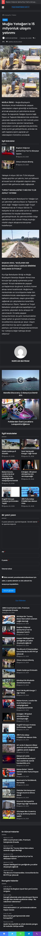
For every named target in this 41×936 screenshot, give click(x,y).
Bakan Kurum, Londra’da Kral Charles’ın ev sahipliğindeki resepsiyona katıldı (10, 476)
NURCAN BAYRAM (11, 38)
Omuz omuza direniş (24, 162)
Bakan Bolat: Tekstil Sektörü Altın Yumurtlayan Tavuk (27, 771)
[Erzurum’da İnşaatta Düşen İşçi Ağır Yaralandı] (8, 804)
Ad (3, 552)
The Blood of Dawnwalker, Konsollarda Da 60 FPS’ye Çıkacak (27, 651)
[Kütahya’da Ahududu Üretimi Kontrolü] (8, 683)
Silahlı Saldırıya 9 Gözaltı (9, 452)
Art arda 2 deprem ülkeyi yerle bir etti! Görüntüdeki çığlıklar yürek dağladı (27, 747)
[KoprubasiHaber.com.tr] (20, 7)
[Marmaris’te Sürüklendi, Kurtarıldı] (8, 783)
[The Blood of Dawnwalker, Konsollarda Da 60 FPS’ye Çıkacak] (8, 652)
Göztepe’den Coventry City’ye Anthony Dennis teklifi (26, 813)
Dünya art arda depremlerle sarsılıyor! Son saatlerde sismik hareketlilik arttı (26, 759)
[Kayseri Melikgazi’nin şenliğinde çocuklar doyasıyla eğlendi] (8, 641)
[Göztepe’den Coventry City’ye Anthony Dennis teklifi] (8, 814)
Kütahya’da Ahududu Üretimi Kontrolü (25, 681)
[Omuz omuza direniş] (8, 164)
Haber (14, 15)
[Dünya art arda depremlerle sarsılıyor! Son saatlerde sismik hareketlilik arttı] (8, 759)
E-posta (5, 560)
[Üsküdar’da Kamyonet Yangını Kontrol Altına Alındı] (8, 793)
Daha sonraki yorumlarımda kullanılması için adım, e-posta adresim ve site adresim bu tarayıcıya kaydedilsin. (19, 580)
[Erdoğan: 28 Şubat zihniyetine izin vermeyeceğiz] (30, 465)
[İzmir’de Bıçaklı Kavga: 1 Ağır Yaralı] (30, 444)
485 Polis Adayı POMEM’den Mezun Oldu (29, 501)
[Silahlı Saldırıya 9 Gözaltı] (11, 444)
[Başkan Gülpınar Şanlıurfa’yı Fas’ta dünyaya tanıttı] (8, 150)
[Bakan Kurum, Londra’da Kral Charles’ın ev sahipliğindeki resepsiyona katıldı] (11, 465)
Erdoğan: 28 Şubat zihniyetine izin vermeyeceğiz (29, 474)
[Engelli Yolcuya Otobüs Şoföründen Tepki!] (11, 492)
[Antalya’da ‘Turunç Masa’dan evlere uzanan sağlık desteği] (8, 619)
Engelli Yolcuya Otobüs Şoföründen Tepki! (10, 501)
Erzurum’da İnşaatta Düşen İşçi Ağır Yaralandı (27, 802)
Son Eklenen (20, 600)
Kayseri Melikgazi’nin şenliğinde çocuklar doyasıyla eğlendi (25, 640)
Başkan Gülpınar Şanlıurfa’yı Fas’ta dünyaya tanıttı (23, 2)
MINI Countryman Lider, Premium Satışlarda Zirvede (15, 609)
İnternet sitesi (7, 569)
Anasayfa (7, 15)
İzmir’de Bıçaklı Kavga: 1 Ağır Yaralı (29, 452)
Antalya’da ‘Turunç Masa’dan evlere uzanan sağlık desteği (27, 618)
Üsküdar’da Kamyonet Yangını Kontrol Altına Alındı (26, 792)
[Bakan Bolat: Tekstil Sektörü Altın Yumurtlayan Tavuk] (8, 772)
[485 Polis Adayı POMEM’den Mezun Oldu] (30, 492)
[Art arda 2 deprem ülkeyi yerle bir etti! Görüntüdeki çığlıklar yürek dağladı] (8, 748)
